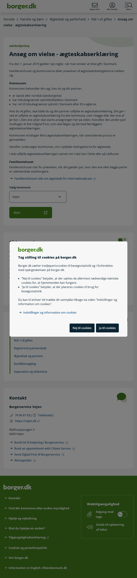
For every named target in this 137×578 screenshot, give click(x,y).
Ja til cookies (107, 328)
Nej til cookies (82, 328)
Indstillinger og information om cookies (50, 312)
